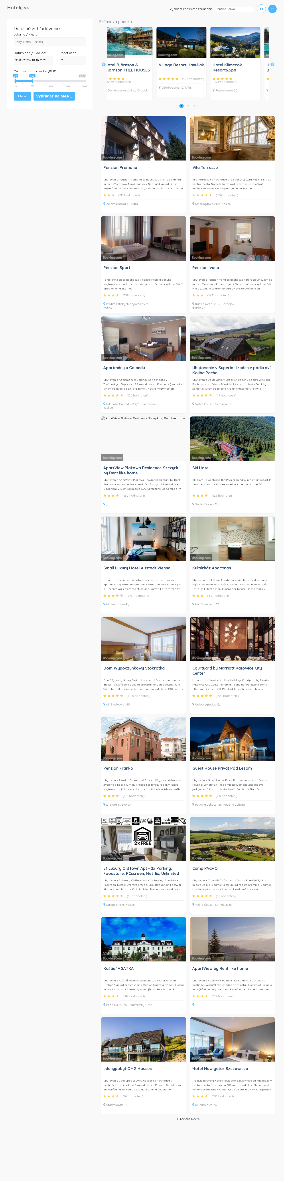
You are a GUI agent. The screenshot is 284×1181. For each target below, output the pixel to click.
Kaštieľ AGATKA (118, 968)
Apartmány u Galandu (124, 367)
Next (272, 64)
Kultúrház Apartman (211, 568)
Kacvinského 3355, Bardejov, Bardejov (213, 305)
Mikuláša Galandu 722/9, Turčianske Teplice (129, 405)
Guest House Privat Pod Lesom (222, 768)
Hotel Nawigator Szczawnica (220, 1068)
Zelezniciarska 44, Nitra (122, 204)
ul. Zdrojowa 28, (206, 1105)
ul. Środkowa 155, (118, 704)
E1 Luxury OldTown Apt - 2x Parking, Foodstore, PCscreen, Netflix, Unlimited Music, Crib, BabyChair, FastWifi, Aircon (141, 873)
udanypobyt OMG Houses (127, 1068)
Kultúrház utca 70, (207, 604)
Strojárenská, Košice (120, 904)
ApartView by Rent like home (220, 968)
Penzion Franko (118, 768)
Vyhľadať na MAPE (54, 96)
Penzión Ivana (205, 267)
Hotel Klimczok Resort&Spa (212, 67)
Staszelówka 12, (117, 1105)
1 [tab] (181, 106)
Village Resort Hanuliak (166, 64)
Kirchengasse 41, (117, 604)
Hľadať (22, 96)
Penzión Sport (116, 267)
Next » (195, 1119)
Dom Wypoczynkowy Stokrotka (134, 668)
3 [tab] (195, 106)
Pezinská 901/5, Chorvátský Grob (129, 1005)
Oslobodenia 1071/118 (162, 87)
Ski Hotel (201, 467)
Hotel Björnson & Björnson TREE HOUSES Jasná (112, 70)
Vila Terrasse (205, 167)
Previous (103, 64)
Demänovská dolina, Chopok (113, 90)
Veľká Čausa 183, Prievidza (213, 404)
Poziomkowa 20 (212, 90)
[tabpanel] (167, 62)
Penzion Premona (120, 167)
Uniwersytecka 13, (207, 704)
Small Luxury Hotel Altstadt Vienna (136, 568)
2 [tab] (188, 106)
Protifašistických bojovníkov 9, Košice (125, 305)
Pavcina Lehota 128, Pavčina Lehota (220, 804)
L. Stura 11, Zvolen (118, 804)
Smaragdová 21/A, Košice (213, 204)
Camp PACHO (205, 868)
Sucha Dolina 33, (206, 504)
